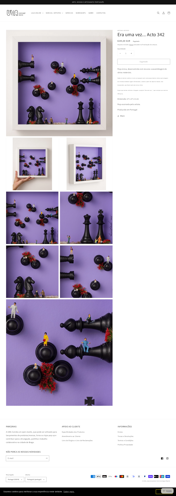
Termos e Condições (125, 440)
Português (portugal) (34, 479)
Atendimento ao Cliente (71, 436)
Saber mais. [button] (68, 492)
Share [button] (122, 116)
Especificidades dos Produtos (73, 432)
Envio (131, 44)
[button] (37, 12)
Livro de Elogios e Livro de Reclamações (77, 440)
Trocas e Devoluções (125, 436)
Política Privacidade (125, 445)
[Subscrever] (46, 458)
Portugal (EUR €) (13, 479)
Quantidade (121, 49)
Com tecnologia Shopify (163, 481)
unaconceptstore (151, 481)
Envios (120, 432)
